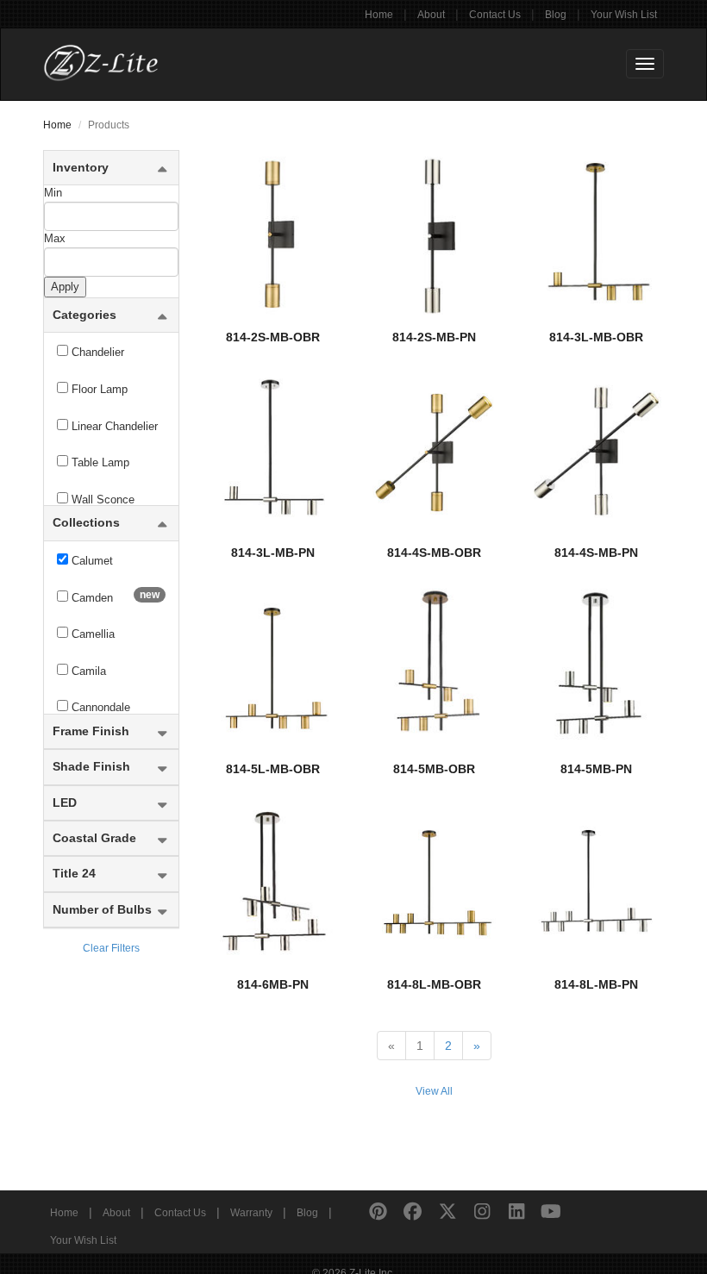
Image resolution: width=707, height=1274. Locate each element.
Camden (114, 596)
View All (434, 1091)
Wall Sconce (101, 499)
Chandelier (96, 352)
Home (379, 15)
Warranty (251, 1213)
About (431, 15)
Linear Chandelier (113, 426)
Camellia (91, 634)
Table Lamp (98, 462)
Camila (87, 671)
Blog (555, 15)
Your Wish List (624, 15)
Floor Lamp (98, 389)
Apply (65, 286)
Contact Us (495, 15)
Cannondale (99, 707)
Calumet (90, 560)
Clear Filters (111, 947)
